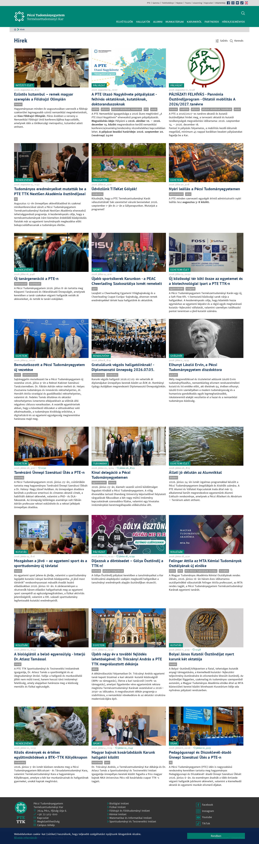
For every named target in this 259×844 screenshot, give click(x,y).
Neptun (179, 3)
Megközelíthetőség (48, 821)
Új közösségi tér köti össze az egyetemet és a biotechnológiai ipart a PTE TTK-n (206, 281)
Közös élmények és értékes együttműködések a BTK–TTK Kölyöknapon (50, 755)
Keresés (243, 13)
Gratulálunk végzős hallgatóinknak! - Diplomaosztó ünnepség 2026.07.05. (123, 367)
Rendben (216, 835)
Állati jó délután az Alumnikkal (195, 472)
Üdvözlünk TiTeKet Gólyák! (114, 188)
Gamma (156, 3)
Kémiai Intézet (118, 814)
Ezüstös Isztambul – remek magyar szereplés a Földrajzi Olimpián (43, 97)
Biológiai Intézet (119, 803)
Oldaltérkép (220, 3)
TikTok (241, 2)
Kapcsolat (208, 3)
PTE (148, 3)
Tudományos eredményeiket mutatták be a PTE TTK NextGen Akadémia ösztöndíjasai (50, 191)
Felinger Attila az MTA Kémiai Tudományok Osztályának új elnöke (205, 563)
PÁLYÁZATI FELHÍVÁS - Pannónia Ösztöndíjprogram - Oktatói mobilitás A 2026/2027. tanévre (202, 99)
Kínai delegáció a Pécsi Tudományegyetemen (111, 475)
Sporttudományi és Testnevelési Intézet (132, 821)
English (246, 2)
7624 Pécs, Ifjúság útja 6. (52, 810)
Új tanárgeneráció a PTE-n (36, 278)
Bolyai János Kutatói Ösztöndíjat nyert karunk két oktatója (201, 656)
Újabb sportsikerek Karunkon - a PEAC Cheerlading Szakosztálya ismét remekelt (127, 281)
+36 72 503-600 (47, 814)
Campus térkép (46, 825)
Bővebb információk (25, 837)
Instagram (232, 2)
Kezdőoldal (15, 29)
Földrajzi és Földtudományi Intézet (129, 810)
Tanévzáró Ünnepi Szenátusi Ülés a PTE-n (49, 472)
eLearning (197, 3)
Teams (188, 3)
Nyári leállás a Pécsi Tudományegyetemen (204, 188)
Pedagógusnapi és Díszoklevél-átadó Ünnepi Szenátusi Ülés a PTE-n (200, 755)
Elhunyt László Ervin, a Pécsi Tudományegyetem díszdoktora (195, 367)
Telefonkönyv (168, 3)
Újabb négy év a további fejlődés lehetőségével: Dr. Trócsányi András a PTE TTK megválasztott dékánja (127, 659)
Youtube (237, 2)
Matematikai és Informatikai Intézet (130, 817)
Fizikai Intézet (117, 807)
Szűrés (224, 40)
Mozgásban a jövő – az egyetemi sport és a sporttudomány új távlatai (50, 563)
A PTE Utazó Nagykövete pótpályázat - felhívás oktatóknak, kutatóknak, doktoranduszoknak (124, 99)
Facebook (228, 2)
